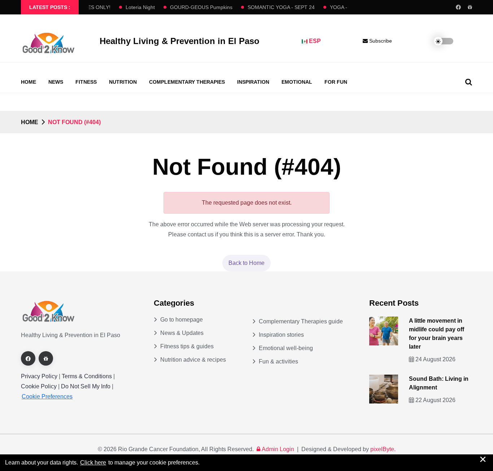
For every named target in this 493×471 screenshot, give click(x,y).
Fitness (86, 82)
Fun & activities (278, 361)
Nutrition (123, 82)
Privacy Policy (39, 376)
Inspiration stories (281, 335)
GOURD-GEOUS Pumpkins (197, 7)
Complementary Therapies (187, 82)
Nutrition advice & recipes (193, 360)
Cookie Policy (39, 386)
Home (28, 82)
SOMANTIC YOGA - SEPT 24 (277, 7)
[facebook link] (458, 7)
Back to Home (246, 263)
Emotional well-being (286, 348)
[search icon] (468, 82)
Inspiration (253, 82)
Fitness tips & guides (187, 346)
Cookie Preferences (47, 396)
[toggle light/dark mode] (438, 41)
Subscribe (380, 41)
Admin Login (278, 449)
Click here (93, 462)
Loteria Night (136, 7)
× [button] (483, 459)
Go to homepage (181, 320)
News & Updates (182, 333)
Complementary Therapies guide (301, 321)
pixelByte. (383, 449)
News (55, 82)
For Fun (335, 82)
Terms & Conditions (87, 376)
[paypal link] (470, 7)
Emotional (297, 82)
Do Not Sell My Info (86, 386)
